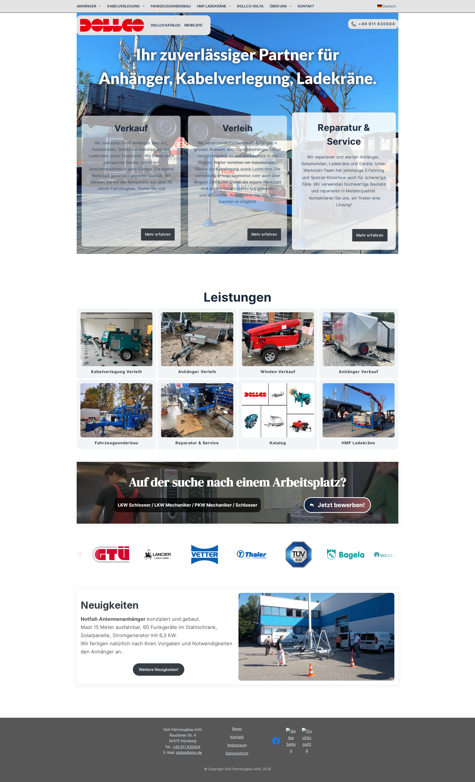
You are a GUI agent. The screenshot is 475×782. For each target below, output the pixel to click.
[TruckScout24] (307, 741)
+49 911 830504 (375, 24)
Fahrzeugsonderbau (171, 6)
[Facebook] (276, 741)
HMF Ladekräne (211, 6)
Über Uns (278, 6)
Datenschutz (237, 753)
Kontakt (306, 6)
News (237, 728)
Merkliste (193, 25)
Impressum (237, 745)
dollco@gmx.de (189, 752)
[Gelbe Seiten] (291, 741)
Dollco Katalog (165, 25)
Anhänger (86, 6)
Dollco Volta (250, 6)
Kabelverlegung (123, 6)
